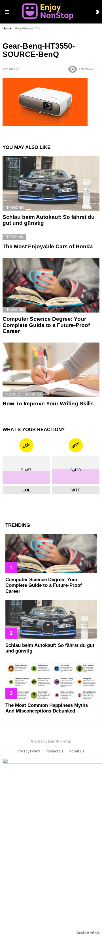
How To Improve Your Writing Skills (48, 404)
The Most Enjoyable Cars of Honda (48, 246)
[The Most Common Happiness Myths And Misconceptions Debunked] (51, 679)
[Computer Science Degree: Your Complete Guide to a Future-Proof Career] (51, 285)
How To (33, 394)
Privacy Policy (29, 751)
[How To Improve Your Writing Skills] (51, 370)
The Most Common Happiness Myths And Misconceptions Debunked (46, 708)
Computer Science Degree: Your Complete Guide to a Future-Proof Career (46, 325)
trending (14, 208)
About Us (76, 751)
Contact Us (54, 751)
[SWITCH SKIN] (97, 11)
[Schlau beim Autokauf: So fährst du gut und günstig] (51, 183)
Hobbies (13, 394)
